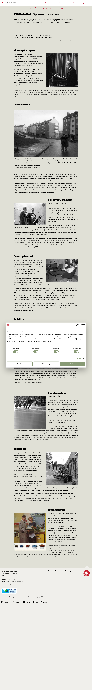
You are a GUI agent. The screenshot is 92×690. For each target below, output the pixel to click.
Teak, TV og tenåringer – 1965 (55, 8)
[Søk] (89, 3)
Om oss (75, 3)
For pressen (58, 571)
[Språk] (83, 2)
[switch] (35, 351)
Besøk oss (34, 3)
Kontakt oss (77, 571)
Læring (47, 3)
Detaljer (79, 358)
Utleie (59, 3)
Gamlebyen (27, 8)
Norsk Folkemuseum (8, 8)
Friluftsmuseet (18, 8)
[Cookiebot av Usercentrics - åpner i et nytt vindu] (77, 325)
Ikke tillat (20, 364)
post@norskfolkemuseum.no (14, 581)
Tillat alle (72, 364)
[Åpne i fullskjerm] (76, 55)
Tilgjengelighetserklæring (43, 597)
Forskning (68, 571)
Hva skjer (41, 3)
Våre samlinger (67, 3)
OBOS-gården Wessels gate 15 (39, 8)
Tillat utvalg (46, 364)
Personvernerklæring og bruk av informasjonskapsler (17, 597)
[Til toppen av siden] (88, 683)
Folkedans (53, 3)
